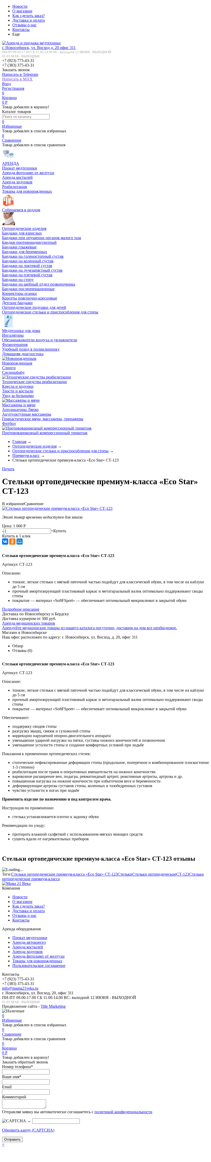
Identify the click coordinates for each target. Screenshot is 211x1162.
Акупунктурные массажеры (26, 414)
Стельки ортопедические (154, 874)
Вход (6, 84)
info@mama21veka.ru (20, 988)
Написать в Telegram (20, 74)
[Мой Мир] (19, 541)
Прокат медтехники (19, 168)
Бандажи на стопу (18, 279)
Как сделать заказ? (28, 15)
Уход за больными (18, 395)
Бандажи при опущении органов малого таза (41, 238)
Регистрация (13, 88)
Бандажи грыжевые (19, 247)
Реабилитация (14, 186)
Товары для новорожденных (27, 191)
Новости (20, 6)
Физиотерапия (15, 344)
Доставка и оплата (28, 20)
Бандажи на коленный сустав (28, 261)
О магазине (22, 11)
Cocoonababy (13, 372)
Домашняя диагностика (22, 354)
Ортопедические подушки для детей (34, 307)
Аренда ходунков (17, 182)
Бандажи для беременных (24, 251)
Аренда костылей (17, 177)
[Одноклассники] (12, 541)
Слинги (9, 368)
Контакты (21, 29)
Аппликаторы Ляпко (20, 409)
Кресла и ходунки (17, 386)
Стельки (125, 874)
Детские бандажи (17, 303)
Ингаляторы (13, 335)
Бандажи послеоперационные (28, 289)
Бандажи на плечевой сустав (27, 275)
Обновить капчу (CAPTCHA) (28, 1130)
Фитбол (9, 423)
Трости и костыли (17, 391)
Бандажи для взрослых (22, 233)
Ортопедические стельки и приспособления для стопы (50, 312)
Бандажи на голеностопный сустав (33, 256)
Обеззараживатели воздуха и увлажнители (39, 340)
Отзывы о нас (24, 25)
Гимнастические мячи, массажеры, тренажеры (42, 419)
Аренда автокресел (29, 942)
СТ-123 (182, 874)
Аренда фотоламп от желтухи (28, 173)
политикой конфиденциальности (123, 1112)
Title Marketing (53, 1006)
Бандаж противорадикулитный (29, 242)
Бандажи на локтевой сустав (27, 265)
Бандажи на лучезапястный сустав (32, 270)
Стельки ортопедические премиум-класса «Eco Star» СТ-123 (64, 874)
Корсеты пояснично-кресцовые (29, 298)
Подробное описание (20, 609)
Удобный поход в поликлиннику (31, 349)
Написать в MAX (17, 79)
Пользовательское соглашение (38, 965)
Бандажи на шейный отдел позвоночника (38, 284)
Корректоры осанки (19, 293)
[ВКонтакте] (5, 541)
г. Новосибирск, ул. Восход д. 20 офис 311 (39, 47)
